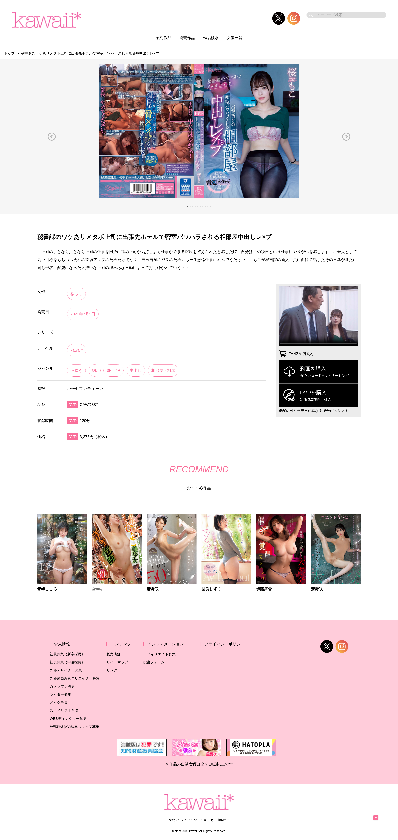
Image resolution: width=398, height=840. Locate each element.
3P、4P (113, 370)
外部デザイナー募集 (66, 670)
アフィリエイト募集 (159, 654)
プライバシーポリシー (224, 644)
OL (94, 370)
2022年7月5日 (82, 314)
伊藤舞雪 (264, 589)
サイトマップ (117, 662)
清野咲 (153, 589)
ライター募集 (60, 694)
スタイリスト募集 (64, 710)
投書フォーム (154, 662)
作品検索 (211, 37)
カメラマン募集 (62, 686)
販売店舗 (113, 654)
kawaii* (76, 350)
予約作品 (163, 37)
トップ (9, 53)
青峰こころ (47, 589)
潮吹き (76, 370)
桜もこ (76, 294)
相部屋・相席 (163, 370)
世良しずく (211, 589)
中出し (136, 370)
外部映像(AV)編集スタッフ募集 (74, 727)
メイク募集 (59, 702)
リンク (111, 670)
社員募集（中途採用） (67, 662)
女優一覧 (234, 37)
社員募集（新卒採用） (67, 654)
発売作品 (187, 37)
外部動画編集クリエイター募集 (75, 678)
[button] (52, 137)
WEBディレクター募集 (68, 719)
